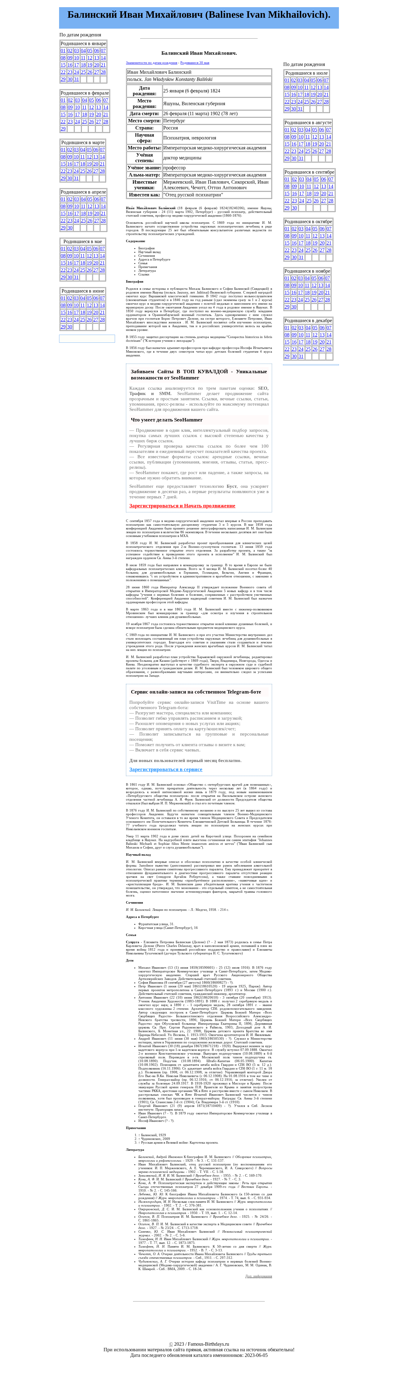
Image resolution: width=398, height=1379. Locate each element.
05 (89, 50)
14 (103, 57)
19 (89, 65)
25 (83, 72)
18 (83, 65)
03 (76, 50)
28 (103, 72)
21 (103, 65)
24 (76, 72)
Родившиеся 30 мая (194, 62)
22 (63, 72)
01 (63, 50)
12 (89, 57)
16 (69, 65)
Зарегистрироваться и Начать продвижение (182, 506)
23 (69, 72)
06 (96, 50)
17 (76, 65)
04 (83, 50)
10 (76, 57)
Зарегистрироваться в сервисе (165, 769)
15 (63, 65)
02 (69, 50)
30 (69, 79)
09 (69, 57)
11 (83, 57)
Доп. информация (258, 1276)
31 (76, 79)
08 (63, 57)
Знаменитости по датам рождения (151, 62)
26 (89, 72)
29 (63, 79)
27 (96, 72)
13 (96, 57)
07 (103, 50)
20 (96, 65)
